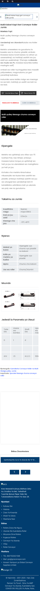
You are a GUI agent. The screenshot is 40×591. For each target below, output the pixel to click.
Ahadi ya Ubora (9, 516)
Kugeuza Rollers (9, 537)
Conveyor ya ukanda (11, 541)
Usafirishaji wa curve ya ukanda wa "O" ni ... (20, 460)
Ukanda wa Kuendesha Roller (14, 531)
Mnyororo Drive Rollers (12, 534)
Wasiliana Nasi (9, 519)
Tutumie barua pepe (11, 93)
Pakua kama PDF (29, 93)
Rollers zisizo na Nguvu (12, 528)
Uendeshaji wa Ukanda (10, 42)
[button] (36, 17)
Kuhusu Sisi (7, 506)
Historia (6, 509)
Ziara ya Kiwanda (10, 513)
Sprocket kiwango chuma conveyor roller (18, 374)
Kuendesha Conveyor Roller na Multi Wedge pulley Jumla (19, 369)
